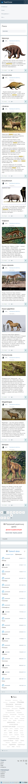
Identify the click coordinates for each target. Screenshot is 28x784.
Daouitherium (7, 181)
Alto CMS (12, 782)
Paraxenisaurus (5, 587)
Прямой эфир (14, 551)
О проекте (2, 772)
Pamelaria (4, 614)
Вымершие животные (14, 40)
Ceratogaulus (5, 667)
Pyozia (3, 620)
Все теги (6, 750)
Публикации (18, 554)
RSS (4, 692)
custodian (7, 40)
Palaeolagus (4, 580)
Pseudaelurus (5, 594)
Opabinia (4, 627)
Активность (3, 767)
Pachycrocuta (7, 355)
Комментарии (9, 554)
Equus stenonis (7, 265)
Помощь (2, 777)
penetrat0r (7, 558)
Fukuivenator (5, 600)
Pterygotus (4, 687)
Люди (1, 765)
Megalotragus (7, 402)
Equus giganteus (8, 309)
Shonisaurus (4, 647)
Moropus (5, 445)
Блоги (1, 763)
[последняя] (11, 516)
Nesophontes (7, 75)
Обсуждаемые (4, 13)
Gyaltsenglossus (5, 607)
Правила (2, 773)
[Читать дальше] (25, 70)
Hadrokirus (4, 674)
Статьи (2, 762)
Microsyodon (5, 567)
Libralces (5, 106)
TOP (2, 17)
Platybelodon (5, 634)
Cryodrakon (4, 654)
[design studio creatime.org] (23, 782)
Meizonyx (5, 38)
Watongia (4, 560)
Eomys (3, 681)
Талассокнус (5, 661)
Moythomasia (5, 640)
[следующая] (8, 518)
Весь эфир (23, 692)
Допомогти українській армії (14, 529)
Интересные (4, 6)
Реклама (2, 775)
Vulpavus (5, 221)
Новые (3, 10)
